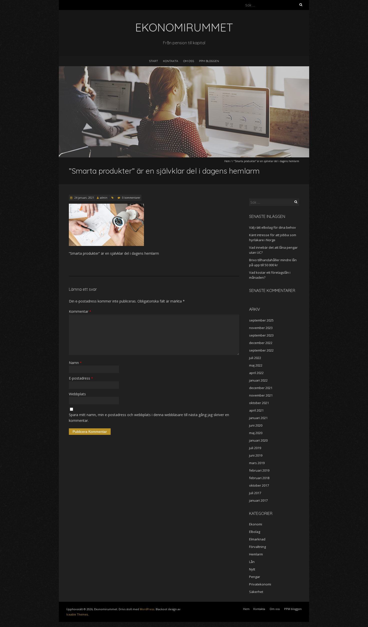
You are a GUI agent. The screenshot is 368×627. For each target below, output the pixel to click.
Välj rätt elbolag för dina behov (272, 227)
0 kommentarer (131, 197)
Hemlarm (256, 554)
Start (153, 61)
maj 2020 (255, 433)
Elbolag (254, 531)
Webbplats (77, 394)
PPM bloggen (209, 61)
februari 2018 (259, 478)
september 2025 (261, 320)
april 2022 (256, 373)
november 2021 (261, 395)
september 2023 (261, 335)
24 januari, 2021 (84, 197)
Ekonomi (255, 524)
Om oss (188, 61)
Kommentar (80, 311)
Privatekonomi (260, 584)
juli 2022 (255, 358)
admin (103, 197)
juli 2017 (255, 493)
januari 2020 (258, 440)
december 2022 (260, 343)
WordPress (147, 609)
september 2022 (261, 350)
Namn (75, 362)
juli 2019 (255, 448)
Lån (252, 561)
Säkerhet (256, 591)
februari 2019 (259, 470)
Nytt (252, 569)
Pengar (254, 576)
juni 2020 (255, 425)
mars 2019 (257, 463)
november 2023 (261, 328)
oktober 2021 (259, 403)
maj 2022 (255, 365)
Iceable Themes (77, 614)
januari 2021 (258, 418)
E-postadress (81, 378)
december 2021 (260, 388)
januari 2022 (258, 380)
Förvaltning (257, 546)
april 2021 (256, 410)
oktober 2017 (259, 485)
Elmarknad (257, 539)
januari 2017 (258, 500)
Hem (227, 161)
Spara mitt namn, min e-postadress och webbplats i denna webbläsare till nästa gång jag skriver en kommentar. (149, 417)
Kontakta (170, 61)
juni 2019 (255, 455)
